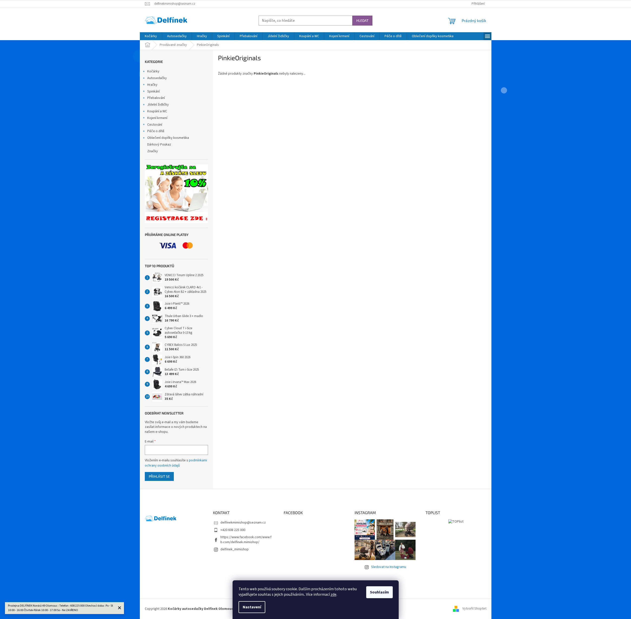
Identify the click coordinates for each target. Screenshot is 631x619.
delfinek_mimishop (234, 549)
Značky (152, 151)
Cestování (154, 124)
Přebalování (156, 97)
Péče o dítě (155, 131)
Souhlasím (379, 592)
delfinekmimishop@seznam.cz (243, 522)
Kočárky (153, 71)
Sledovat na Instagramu (388, 566)
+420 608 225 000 (232, 530)
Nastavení (252, 607)
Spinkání (153, 91)
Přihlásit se (159, 476)
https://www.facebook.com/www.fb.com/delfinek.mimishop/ (245, 539)
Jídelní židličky (158, 104)
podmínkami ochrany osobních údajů (176, 463)
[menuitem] (151, 36)
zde (333, 594)
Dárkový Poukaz (159, 144)
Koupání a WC (157, 111)
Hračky (152, 84)
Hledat (362, 20)
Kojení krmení (157, 118)
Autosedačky (157, 78)
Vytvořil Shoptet (474, 608)
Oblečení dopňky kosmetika (168, 137)
